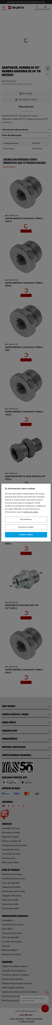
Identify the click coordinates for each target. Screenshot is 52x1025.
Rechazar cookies (26, 527)
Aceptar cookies (26, 535)
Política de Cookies (31, 512)
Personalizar (26, 519)
